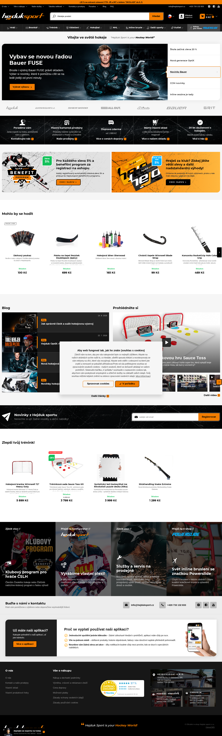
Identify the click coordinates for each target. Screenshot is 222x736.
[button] (12, 27)
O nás (8, 678)
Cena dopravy (59, 688)
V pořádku (128, 384)
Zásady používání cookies (65, 702)
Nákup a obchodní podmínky (66, 678)
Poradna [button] (92, 6)
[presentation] (219, 252)
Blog (104, 6)
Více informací (143, 376)
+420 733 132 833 (196, 6)
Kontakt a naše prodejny (17, 683)
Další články (98, 396)
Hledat (156, 16)
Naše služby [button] (37, 6)
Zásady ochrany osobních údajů (68, 697)
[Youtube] (218, 6)
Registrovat (209, 417)
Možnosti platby (60, 693)
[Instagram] (209, 6)
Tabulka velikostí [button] (55, 6)
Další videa (210, 395)
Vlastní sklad (11, 688)
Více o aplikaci (24, 644)
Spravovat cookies (98, 384)
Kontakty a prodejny (77, 6)
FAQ (112, 6)
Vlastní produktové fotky (17, 693)
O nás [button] (4, 6)
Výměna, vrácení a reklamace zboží (70, 683)
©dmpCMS (210, 727)
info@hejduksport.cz (177, 6)
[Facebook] (213, 6)
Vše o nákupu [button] (19, 6)
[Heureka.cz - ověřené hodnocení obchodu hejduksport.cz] (122, 688)
